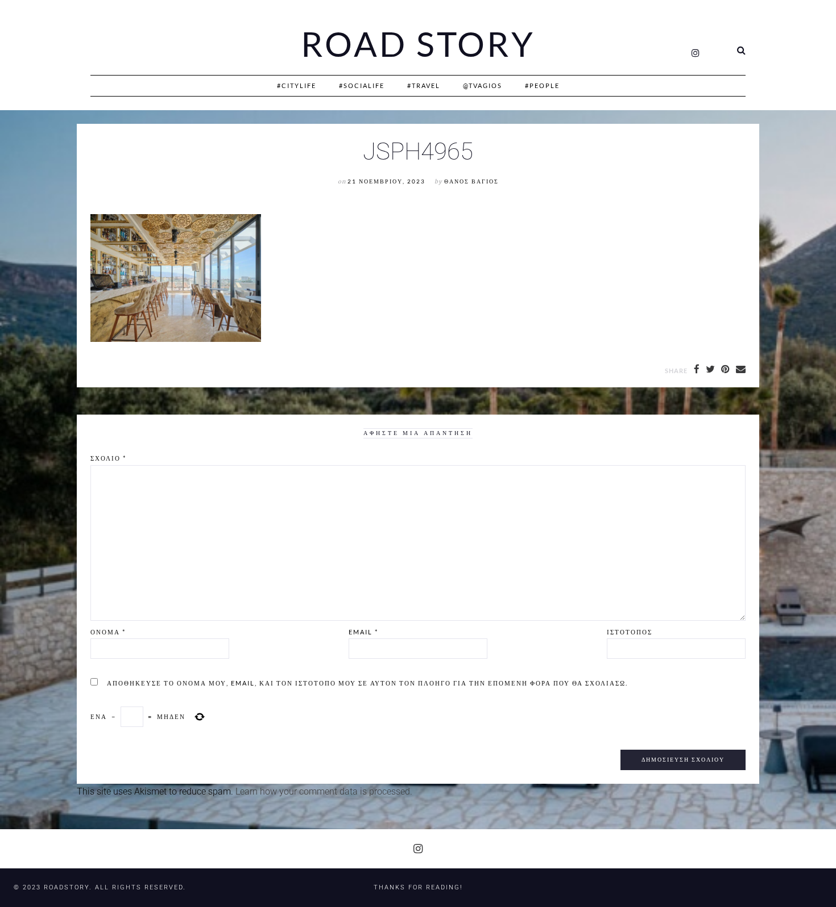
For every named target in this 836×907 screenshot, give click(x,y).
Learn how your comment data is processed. (323, 791)
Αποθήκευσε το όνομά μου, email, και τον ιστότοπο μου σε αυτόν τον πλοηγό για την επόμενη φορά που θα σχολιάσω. (367, 683)
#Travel (423, 85)
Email (363, 632)
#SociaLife (361, 85)
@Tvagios (482, 85)
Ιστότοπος (629, 632)
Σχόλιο (108, 458)
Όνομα (108, 632)
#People (542, 85)
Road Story (418, 44)
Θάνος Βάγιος (471, 181)
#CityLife (296, 85)
